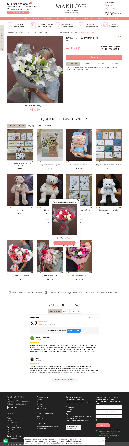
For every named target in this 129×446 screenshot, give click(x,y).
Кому (9, 434)
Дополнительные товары (16, 438)
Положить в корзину (64, 243)
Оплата (68, 412)
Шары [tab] (40, 126)
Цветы (9, 420)
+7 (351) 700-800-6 (19, 4)
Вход (38, 416)
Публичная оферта (73, 418)
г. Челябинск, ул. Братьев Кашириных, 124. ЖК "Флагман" (18, 401)
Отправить (103, 425)
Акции (36, 19)
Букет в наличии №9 (79, 276)
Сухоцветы (88, 19)
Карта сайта (41, 406)
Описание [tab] (73, 64)
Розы (26, 19)
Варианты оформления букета (48, 426)
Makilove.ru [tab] (75, 311)
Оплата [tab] (115, 64)
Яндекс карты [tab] (55, 311)
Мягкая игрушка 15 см (79, 165)
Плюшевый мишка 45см (108, 210)
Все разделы (13, 19)
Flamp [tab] (65, 311)
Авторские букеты (14, 427)
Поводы (10, 432)
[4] (119, 39)
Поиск (107, 5)
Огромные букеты (51, 19)
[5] (121, 39)
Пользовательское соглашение (77, 421)
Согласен (100, 441)
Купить (94, 57)
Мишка (20, 210)
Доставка (69, 409)
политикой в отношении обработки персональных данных (59, 443)
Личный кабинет (111, 2)
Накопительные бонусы (75, 400)
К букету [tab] (31, 126)
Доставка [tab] (101, 64)
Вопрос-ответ (42, 428)
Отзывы (100, 19)
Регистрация (41, 418)
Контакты (40, 404)
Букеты (9, 416)
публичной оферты (111, 436)
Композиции (12, 423)
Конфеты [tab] (48, 126)
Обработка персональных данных (78, 416)
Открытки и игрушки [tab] (17, 126)
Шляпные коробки (14, 425)
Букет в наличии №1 (20, 276)
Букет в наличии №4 (49, 276)
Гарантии (69, 414)
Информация (114, 19)
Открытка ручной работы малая (20, 164)
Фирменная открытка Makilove (109, 165)
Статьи (39, 402)
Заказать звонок (18, 13)
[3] (117, 39)
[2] (115, 39)
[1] (113, 39)
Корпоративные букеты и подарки (79, 402)
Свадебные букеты (71, 19)
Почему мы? (41, 409)
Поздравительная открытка (49, 165)
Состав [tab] (87, 64)
